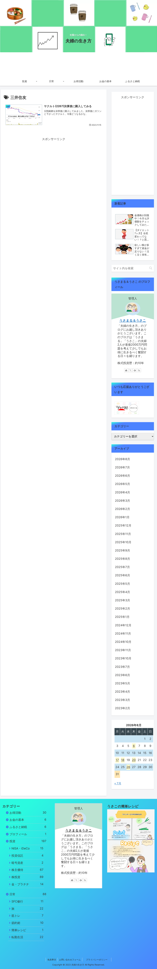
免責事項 (51, 959)
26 (128, 767)
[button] (150, 268)
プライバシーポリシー (98, 959)
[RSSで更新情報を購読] (139, 370)
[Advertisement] (53, 163)
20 (134, 760)
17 (117, 760)
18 (122, 760)
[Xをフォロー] (130, 370)
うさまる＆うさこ (132, 320)
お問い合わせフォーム (70, 959)
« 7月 (117, 783)
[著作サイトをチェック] (126, 370)
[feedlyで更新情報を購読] (135, 370)
